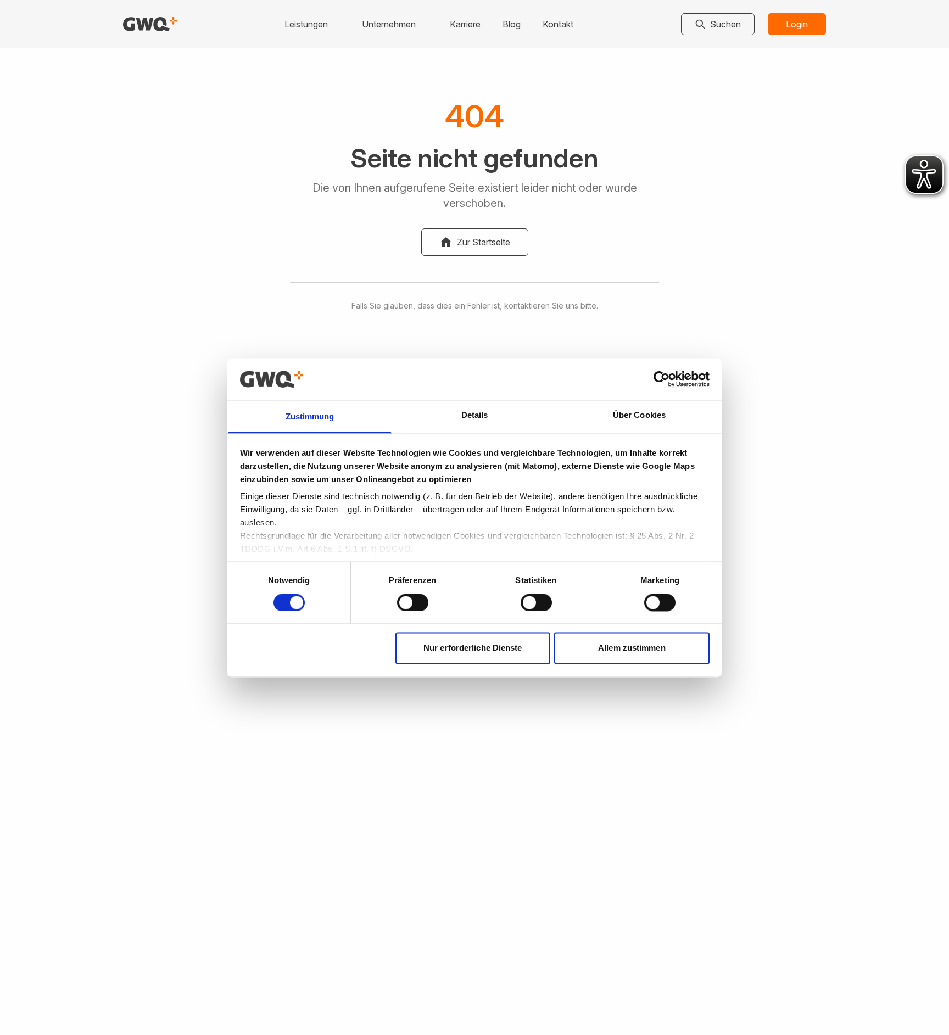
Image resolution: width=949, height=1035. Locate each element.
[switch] (412, 602)
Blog (512, 24)
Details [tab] (474, 415)
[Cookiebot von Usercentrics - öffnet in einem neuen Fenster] (661, 379)
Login (797, 24)
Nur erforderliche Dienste (472, 648)
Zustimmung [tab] (310, 417)
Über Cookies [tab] (639, 415)
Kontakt (558, 24)
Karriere (465, 24)
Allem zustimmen (632, 648)
